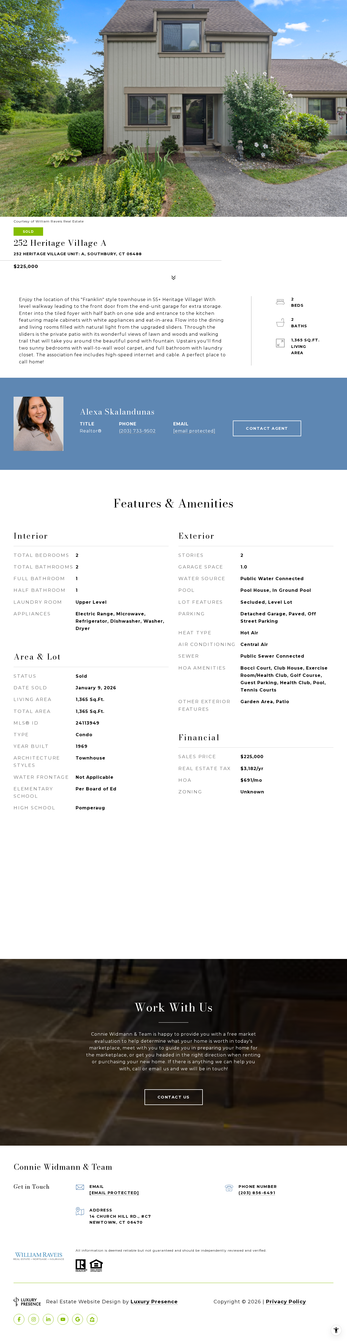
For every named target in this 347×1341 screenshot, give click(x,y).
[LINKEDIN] (48, 1319)
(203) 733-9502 (137, 431)
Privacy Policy (286, 1302)
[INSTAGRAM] (33, 1319)
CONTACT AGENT (267, 428)
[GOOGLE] (77, 1319)
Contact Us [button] (174, 1097)
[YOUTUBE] (62, 1319)
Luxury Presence (154, 1302)
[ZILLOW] (92, 1319)
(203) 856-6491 (257, 1192)
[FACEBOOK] (19, 1319)
